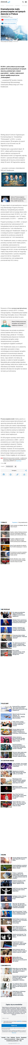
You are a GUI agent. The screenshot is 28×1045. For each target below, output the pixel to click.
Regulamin (23, 1037)
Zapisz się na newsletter (10, 23)
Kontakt (4, 1037)
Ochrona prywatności (9, 1039)
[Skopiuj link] (17, 474)
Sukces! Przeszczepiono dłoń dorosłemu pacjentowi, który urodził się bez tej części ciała (18, 199)
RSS (21, 1040)
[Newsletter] (4, 474)
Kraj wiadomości (23, 522)
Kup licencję (18, 460)
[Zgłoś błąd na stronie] (24, 474)
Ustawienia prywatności (12, 1040)
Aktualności (17, 5)
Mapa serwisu (20, 1039)
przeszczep (9, 466)
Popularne (14, 522)
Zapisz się (14, 1025)
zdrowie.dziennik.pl (9, 5)
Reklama (13, 1037)
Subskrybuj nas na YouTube (10, 19)
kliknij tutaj (14, 1032)
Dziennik (2, 5)
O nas (8, 1037)
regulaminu (19, 1021)
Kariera (18, 1037)
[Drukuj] (11, 474)
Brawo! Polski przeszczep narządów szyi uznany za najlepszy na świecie (19, 323)
